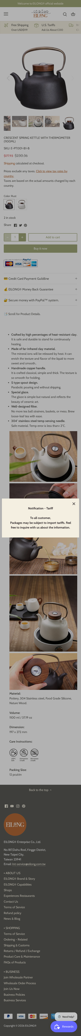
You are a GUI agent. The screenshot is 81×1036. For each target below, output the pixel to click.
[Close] (74, 504)
